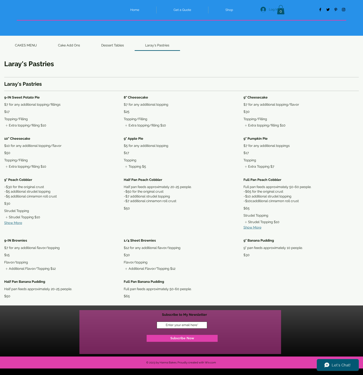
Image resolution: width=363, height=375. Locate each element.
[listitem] (25, 125)
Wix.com (210, 362)
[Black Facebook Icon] (320, 9)
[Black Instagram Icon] (343, 9)
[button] (281, 9)
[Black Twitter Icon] (328, 9)
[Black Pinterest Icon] (336, 9)
